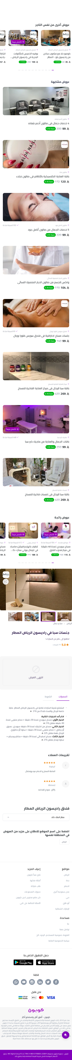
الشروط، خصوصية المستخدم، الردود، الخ (53, 935)
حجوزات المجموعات (32, 892)
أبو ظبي (66, 903)
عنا (68, 924)
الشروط (48, 697)
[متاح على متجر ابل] (46, 961)
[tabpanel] (56, 51)
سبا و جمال (57, 623)
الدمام (66, 886)
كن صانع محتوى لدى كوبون (28, 897)
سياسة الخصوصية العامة (58, 941)
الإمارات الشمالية (62, 909)
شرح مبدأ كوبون (34, 875)
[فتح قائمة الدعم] (65, 1035)
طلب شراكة (36, 886)
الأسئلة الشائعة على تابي (30, 903)
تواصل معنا (64, 929)
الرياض (69, 623)
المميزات (63, 697)
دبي (67, 897)
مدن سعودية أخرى (61, 892)
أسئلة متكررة (35, 880)
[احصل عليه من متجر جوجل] (23, 961)
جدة (67, 880)
